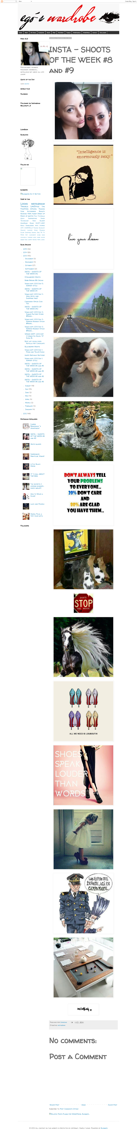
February (29, 406)
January (29, 409)
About (26, 32)
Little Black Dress (35, 465)
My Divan (33, 32)
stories (42, 225)
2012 (25, 413)
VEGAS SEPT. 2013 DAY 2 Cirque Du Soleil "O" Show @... (34, 336)
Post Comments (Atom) (69, 1109)
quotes (30, 216)
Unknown (63, 1022)
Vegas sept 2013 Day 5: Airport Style (34, 284)
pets (36, 225)
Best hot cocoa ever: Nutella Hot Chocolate (35, 342)
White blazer (35, 444)
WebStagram (77, 32)
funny (34, 213)
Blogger (104, 1128)
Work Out (24, 235)
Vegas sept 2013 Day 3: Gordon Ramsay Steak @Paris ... (35, 321)
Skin (38, 232)
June (27, 392)
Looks (24, 203)
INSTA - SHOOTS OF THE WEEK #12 (33, 273)
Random (42, 230)
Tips (43, 206)
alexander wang (34, 235)
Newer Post (54, 1105)
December (29, 258)
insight (23, 240)
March (28, 402)
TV (44, 232)
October (28, 265)
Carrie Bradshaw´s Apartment (35, 426)
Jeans (32, 223)
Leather (29, 230)
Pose (54, 32)
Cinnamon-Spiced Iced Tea (34, 302)
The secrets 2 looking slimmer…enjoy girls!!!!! (37, 486)
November (29, 262)
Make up (24, 216)
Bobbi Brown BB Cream (34, 280)
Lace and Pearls (37, 504)
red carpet (28, 240)
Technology (25, 221)
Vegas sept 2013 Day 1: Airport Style (34, 359)
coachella (24, 237)
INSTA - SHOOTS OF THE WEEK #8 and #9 (34, 365)
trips (29, 213)
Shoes (43, 218)
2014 (25, 252)
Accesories (31, 211)
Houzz (48, 32)
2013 (25, 256)
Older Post (112, 1105)
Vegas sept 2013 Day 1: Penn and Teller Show (34, 351)
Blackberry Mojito (32, 346)
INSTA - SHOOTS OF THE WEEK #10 (33, 308)
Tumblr (68, 32)
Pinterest (61, 32)
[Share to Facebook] (81, 1022)
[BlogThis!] (77, 1022)
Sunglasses (30, 225)
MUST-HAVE (40, 223)
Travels (24, 206)
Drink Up (41, 213)
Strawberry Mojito (33, 277)
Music (36, 230)
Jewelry (23, 230)
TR (41, 232)
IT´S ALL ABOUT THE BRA (37, 475)
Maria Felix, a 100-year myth (36, 515)
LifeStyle (35, 206)
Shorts (34, 232)
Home (20, 32)
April (27, 399)
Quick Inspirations (29, 218)
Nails (22, 225)
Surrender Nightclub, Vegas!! (37, 455)
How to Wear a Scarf (36, 495)
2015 (22, 228)
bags (43, 235)
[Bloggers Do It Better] (30, 194)
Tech (35, 216)
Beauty (42, 211)
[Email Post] (71, 1022)
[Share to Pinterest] (83, 1022)
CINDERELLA (28, 228)
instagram (61, 1025)
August (28, 386)
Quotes (26, 84)
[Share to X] (79, 1022)
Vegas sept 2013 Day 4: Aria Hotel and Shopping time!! (34, 296)
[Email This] (76, 1022)
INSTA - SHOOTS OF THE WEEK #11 (33, 290)
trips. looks (40, 240)
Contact (94, 32)
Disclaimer (103, 32)
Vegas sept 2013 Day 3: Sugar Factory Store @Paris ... (34, 314)
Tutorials (41, 216)
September (29, 269)
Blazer (42, 221)
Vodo (34, 221)
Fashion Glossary (39, 228)
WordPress (86, 32)
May (27, 396)
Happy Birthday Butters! (35, 355)
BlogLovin (41, 32)
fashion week (32, 237)
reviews (24, 213)
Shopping (28, 232)
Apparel (33, 209)
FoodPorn (24, 209)
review (35, 240)
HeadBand (24, 223)
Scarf (22, 232)
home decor (41, 237)
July (27, 389)
